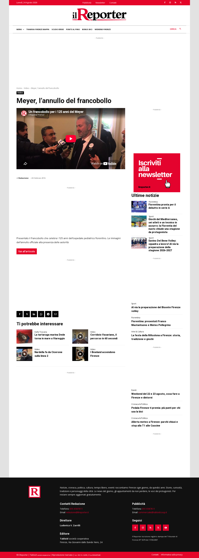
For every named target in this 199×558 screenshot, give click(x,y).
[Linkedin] (34, 314)
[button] (176, 29)
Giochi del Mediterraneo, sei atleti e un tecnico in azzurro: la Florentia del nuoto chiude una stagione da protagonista (164, 226)
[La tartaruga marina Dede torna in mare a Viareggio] (24, 336)
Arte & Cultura (137, 332)
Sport (151, 216)
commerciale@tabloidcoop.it (152, 512)
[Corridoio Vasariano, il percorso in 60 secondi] (80, 336)
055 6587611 (76, 508)
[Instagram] (170, 3)
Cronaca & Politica (139, 404)
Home (19, 88)
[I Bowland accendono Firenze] (80, 354)
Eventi (134, 390)
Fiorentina (153, 202)
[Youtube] (166, 528)
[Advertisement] (99, 61)
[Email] (55, 314)
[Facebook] (165, 3)
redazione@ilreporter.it (77, 512)
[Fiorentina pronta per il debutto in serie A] (139, 206)
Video (26, 88)
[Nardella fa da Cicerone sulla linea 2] (24, 354)
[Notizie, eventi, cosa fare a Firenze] (99, 14)
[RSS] (175, 3)
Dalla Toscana (41, 332)
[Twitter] (181, 3)
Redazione (23, 178)
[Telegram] (48, 314)
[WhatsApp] (41, 314)
